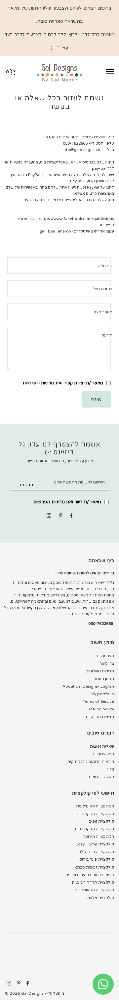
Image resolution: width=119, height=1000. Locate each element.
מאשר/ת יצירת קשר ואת (63, 383)
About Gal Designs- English (88, 686)
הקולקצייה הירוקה (98, 836)
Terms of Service (98, 701)
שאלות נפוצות (102, 746)
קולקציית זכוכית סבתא (94, 867)
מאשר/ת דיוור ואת (67, 502)
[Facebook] (71, 516)
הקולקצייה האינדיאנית (95, 806)
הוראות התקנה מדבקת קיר (91, 761)
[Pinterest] (60, 516)
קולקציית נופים (101, 821)
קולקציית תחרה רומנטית (93, 882)
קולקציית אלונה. (100, 897)
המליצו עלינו (103, 754)
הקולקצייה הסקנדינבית (94, 829)
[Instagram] (49, 516)
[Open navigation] (101, 71)
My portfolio (102, 694)
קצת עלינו (105, 656)
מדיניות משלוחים (100, 671)
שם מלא (105, 266)
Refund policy (101, 709)
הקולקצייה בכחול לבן (96, 851)
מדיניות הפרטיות (38, 383)
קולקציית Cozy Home (94, 844)
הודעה (106, 335)
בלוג (110, 769)
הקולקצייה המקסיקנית (94, 813)
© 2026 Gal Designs (25, 993)
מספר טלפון (102, 312)
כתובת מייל (102, 289)
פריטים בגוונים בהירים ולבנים (89, 875)
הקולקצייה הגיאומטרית (94, 890)
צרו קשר (106, 663)
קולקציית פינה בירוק (96, 859)
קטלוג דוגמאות (101, 776)
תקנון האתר (104, 678)
